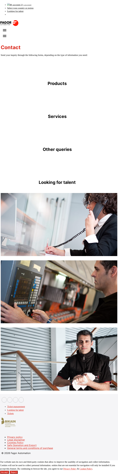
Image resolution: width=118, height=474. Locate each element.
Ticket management (16, 406)
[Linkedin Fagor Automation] (9, 399)
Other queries (57, 149)
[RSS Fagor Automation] (21, 399)
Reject (14, 472)
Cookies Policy (15, 442)
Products (57, 83)
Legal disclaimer (16, 439)
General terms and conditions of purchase (30, 448)
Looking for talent (15, 11)
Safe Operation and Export (22, 445)
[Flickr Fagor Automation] (4, 399)
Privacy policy (15, 437)
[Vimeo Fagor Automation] (15, 399)
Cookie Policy (85, 469)
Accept (4, 472)
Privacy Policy (70, 469)
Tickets (10, 413)
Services (57, 116)
